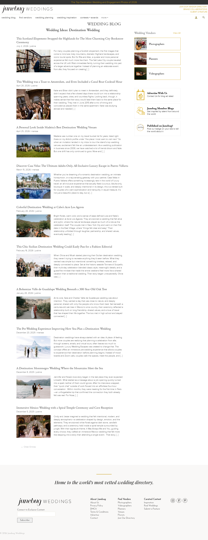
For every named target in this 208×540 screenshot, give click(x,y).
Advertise (94, 515)
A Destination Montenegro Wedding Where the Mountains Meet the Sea (59, 368)
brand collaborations (195, 9)
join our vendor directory (193, 6)
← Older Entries (28, 447)
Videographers (125, 506)
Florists (121, 515)
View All (177, 33)
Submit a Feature (152, 509)
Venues (121, 512)
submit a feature (198, 12)
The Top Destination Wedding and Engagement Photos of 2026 (104, 2)
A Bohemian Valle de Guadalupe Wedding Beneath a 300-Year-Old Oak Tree (61, 289)
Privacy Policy (96, 506)
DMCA (93, 509)
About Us (94, 503)
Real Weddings (151, 506)
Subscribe (25, 520)
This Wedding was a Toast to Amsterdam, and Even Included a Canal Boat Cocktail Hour (69, 82)
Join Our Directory (126, 518)
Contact (94, 518)
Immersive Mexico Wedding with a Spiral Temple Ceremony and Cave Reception (64, 408)
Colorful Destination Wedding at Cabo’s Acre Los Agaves (50, 207)
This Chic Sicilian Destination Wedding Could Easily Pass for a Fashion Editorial (64, 247)
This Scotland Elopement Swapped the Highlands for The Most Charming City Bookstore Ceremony (69, 40)
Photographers (125, 503)
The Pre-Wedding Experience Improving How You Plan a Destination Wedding (63, 329)
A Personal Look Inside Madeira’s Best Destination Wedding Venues (56, 127)
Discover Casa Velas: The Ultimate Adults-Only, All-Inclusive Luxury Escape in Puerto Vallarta (72, 166)
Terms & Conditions (99, 512)
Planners (122, 509)
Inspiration (149, 503)
